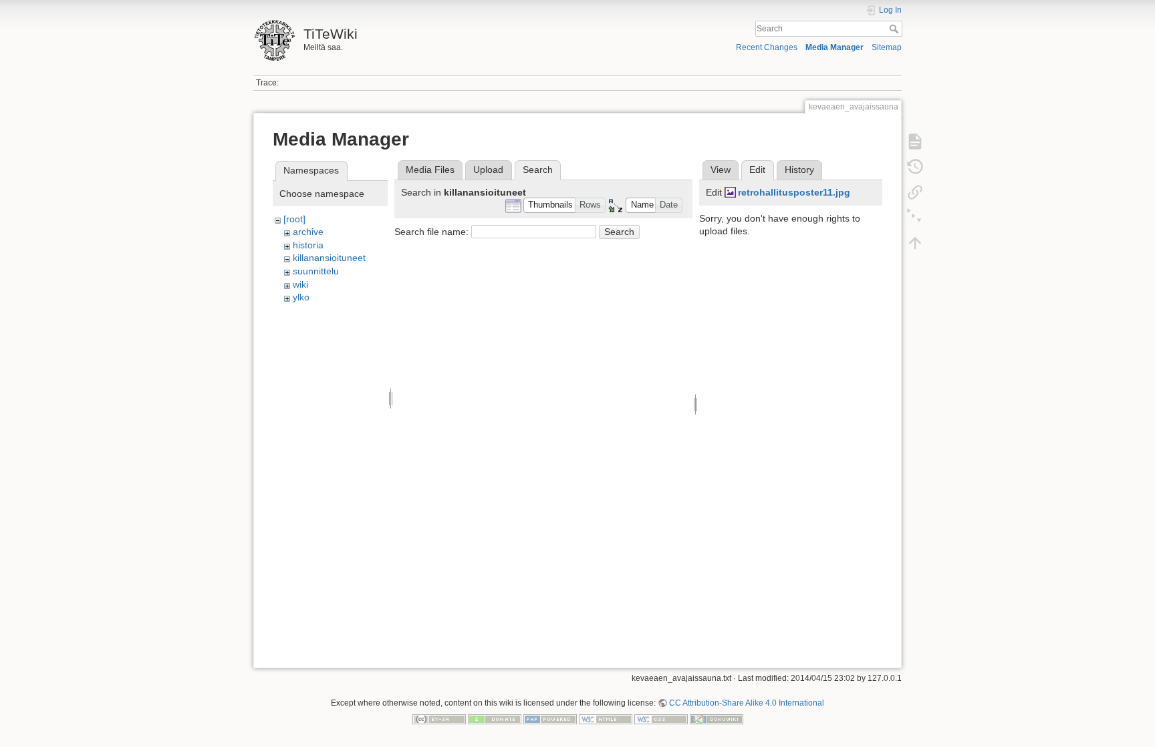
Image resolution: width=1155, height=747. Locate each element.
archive (308, 231)
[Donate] (494, 718)
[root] (294, 219)
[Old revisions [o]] (915, 167)
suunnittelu (316, 271)
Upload (488, 169)
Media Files (430, 169)
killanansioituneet (329, 257)
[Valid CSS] (661, 718)
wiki (300, 284)
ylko (301, 297)
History (799, 169)
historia (308, 245)
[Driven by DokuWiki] (716, 718)
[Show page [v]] (915, 141)
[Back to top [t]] (915, 243)
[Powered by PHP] (550, 718)
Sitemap (887, 47)
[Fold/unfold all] (915, 217)
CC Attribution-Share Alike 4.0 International (746, 703)
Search (895, 28)
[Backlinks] (915, 192)
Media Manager (834, 47)
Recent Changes (766, 47)
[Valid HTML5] (605, 718)
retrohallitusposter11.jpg (794, 192)
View (721, 169)
